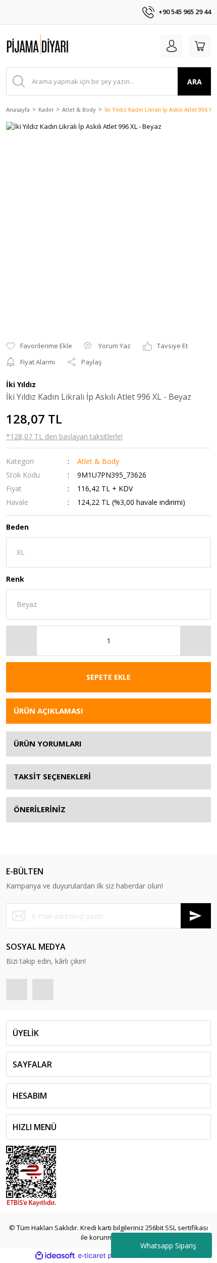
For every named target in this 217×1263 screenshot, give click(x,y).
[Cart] (200, 46)
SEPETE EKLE (108, 677)
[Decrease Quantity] (22, 641)
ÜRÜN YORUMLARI (48, 743)
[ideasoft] (55, 1255)
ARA (194, 81)
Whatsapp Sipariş (168, 1245)
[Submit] (196, 915)
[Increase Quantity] (195, 641)
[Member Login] (171, 46)
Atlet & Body (98, 461)
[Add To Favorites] (39, 346)
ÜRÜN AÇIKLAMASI (48, 711)
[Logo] (55, 46)
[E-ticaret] (107, 1256)
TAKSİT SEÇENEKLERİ (52, 776)
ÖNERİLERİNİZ (40, 809)
